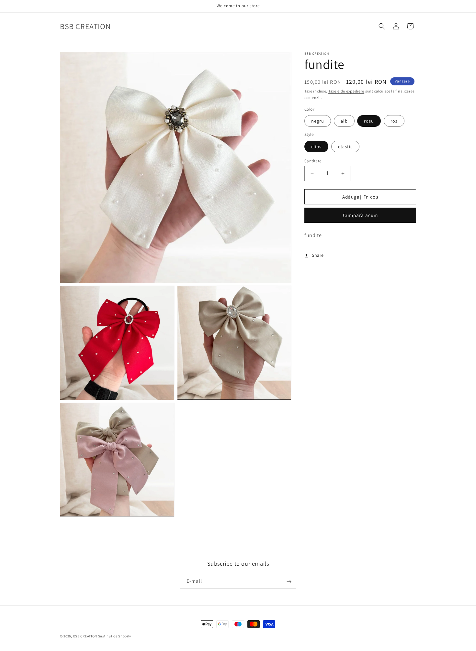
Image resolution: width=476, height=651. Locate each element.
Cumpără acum (360, 215)
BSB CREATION (85, 636)
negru (317, 121)
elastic (345, 146)
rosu (369, 121)
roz (394, 121)
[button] (382, 26)
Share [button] (318, 255)
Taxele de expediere (346, 91)
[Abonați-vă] (289, 581)
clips (316, 146)
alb (344, 121)
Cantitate (313, 161)
